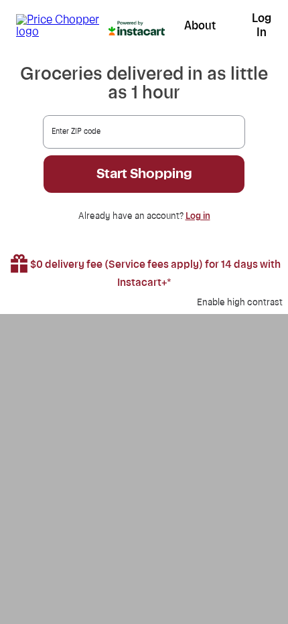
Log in (198, 216)
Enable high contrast (240, 303)
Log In (261, 25)
